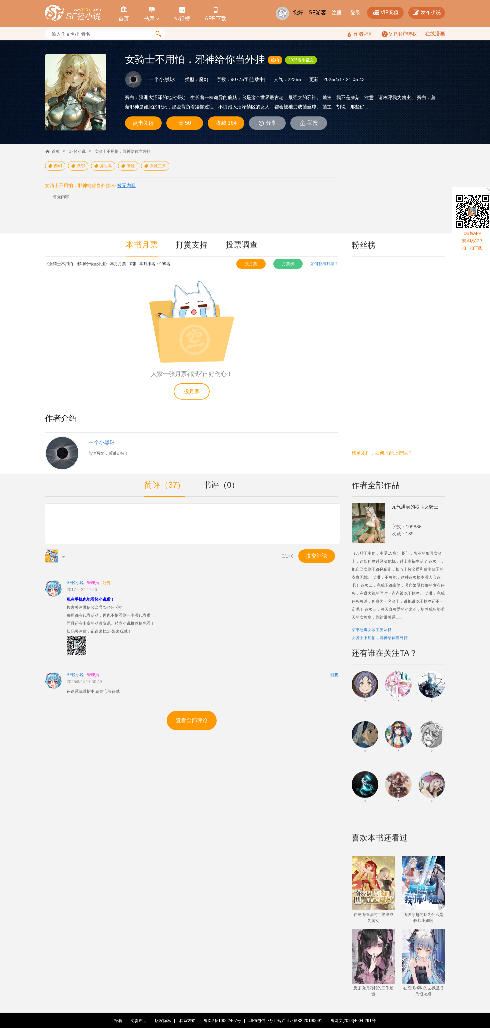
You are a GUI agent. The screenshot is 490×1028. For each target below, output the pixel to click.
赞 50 (184, 123)
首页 (56, 151)
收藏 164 (226, 123)
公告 (106, 582)
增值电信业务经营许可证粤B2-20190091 (285, 1021)
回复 (334, 674)
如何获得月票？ (324, 264)
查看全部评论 (192, 720)
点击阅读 (143, 123)
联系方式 (187, 1021)
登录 (355, 12)
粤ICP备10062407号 (222, 1021)
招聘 (118, 1021)
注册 (337, 12)
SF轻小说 (77, 151)
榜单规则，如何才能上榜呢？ (382, 453)
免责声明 (139, 1021)
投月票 (251, 264)
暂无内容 (126, 185)
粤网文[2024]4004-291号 (353, 1021)
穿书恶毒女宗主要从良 (372, 629)
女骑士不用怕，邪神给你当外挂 (123, 151)
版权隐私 (163, 1021)
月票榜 (288, 264)
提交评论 (316, 556)
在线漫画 (435, 33)
